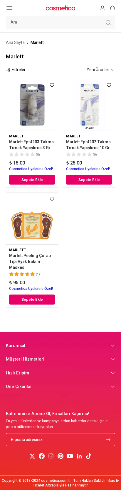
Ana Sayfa (15, 43)
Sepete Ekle (32, 179)
